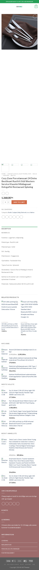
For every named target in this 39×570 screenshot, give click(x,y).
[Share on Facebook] (7, 217)
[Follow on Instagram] (7, 503)
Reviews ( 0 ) (6, 232)
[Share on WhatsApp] (3, 217)
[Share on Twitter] (10, 217)
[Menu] (3, 6)
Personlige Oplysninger (11, 549)
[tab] (20, 229)
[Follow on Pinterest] (17, 503)
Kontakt (28, 564)
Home (4, 174)
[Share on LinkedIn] (21, 217)
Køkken (6, 175)
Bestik (13, 175)
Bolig (35, 174)
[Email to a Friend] (14, 217)
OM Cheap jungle (13, 564)
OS (5, 564)
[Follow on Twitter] (10, 503)
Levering (5, 540)
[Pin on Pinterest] (17, 217)
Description (6, 229)
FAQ (33, 564)
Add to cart (19, 202)
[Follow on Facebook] (3, 503)
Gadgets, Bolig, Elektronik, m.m (19, 174)
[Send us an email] (14, 503)
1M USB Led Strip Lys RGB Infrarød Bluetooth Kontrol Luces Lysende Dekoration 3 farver (10, 326)
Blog (22, 564)
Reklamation (6, 545)
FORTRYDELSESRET (8, 553)
